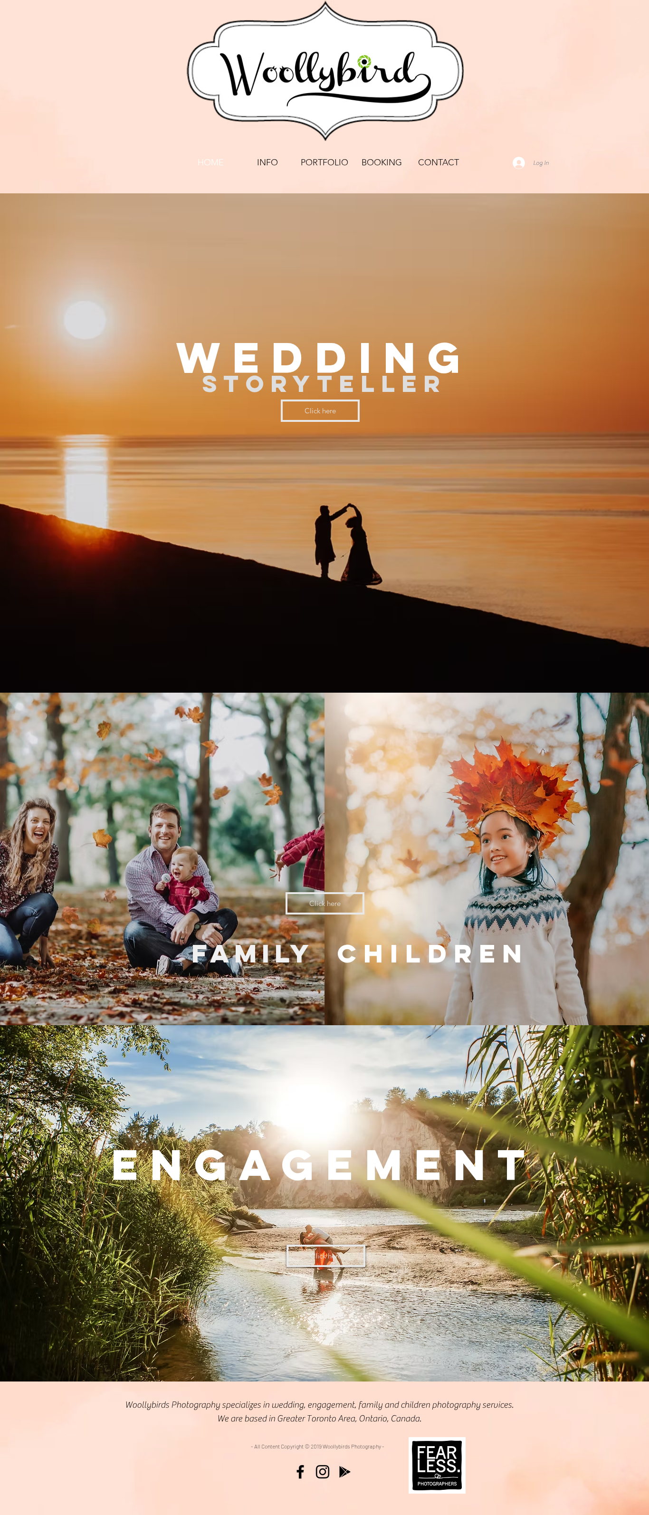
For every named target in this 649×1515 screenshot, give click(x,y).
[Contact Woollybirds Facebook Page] (300, 1472)
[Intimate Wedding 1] (341, 669)
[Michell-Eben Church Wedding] (256, 669)
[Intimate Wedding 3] (358, 669)
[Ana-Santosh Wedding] (247, 669)
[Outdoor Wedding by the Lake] (384, 669)
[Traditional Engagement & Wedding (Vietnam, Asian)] (410, 669)
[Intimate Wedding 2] (350, 669)
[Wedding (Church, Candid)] (333, 669)
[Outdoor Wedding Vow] (375, 669)
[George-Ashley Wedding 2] (298, 669)
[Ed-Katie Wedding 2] (290, 669)
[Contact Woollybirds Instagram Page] (323, 1472)
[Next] (596, 443)
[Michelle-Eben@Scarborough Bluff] (367, 669)
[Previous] (52, 443)
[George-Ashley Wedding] (239, 669)
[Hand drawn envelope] (437, 1465)
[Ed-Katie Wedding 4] (307, 669)
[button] (324, 163)
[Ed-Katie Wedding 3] (316, 669)
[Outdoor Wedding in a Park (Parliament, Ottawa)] (392, 669)
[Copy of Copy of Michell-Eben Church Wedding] (324, 669)
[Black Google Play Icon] (345, 1472)
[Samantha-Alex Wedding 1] (273, 669)
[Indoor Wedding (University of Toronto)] (401, 669)
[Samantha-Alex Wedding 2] (281, 669)
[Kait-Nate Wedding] (264, 669)
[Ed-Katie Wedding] (230, 669)
